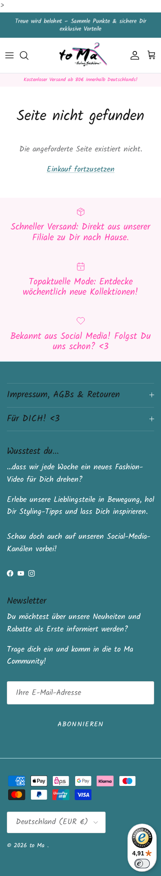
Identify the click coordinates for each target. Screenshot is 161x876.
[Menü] (9, 55)
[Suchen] (28, 55)
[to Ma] (80, 55)
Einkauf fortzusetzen (81, 169)
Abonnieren (81, 724)
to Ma (38, 845)
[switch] (142, 863)
